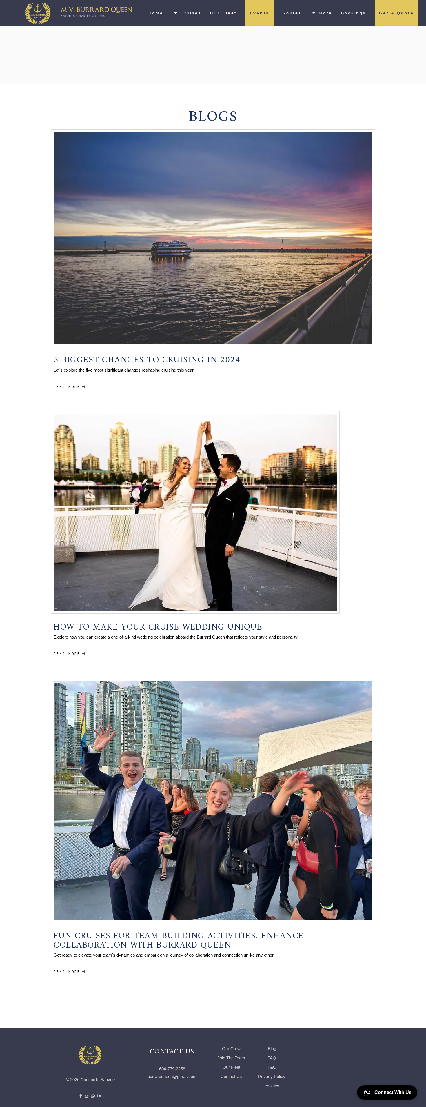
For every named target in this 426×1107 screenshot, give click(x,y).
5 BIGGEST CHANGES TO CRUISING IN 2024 (147, 357)
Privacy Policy (271, 1076)
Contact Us (231, 1076)
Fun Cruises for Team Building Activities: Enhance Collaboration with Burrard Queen (179, 938)
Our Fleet (231, 1067)
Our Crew (231, 1048)
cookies (272, 1085)
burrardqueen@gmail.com (172, 1076)
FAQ (271, 1057)
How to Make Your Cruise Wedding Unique (158, 624)
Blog (272, 1048)
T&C (271, 1067)
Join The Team (231, 1057)
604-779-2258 (172, 1068)
